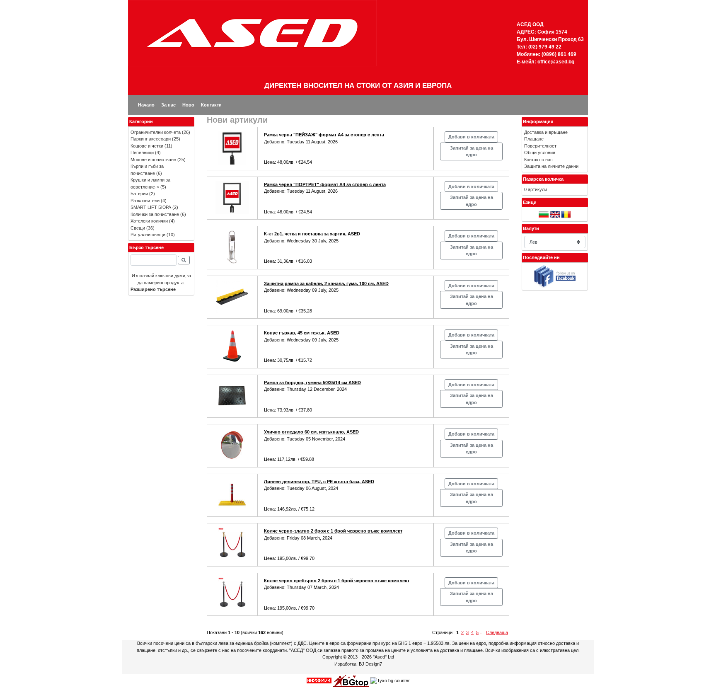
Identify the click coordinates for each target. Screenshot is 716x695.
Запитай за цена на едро (471, 151)
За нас (168, 104)
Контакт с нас (538, 159)
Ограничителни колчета (156, 132)
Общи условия (539, 152)
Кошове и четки (147, 145)
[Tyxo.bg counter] (390, 680)
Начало (146, 104)
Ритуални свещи (148, 234)
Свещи (138, 227)
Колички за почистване (155, 214)
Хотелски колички (149, 220)
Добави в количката (471, 136)
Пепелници (142, 152)
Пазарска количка (543, 179)
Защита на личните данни (551, 166)
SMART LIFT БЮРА (151, 207)
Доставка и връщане (546, 132)
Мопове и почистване (153, 159)
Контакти (211, 104)
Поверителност (540, 145)
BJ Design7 (370, 663)
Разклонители (145, 200)
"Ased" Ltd (383, 656)
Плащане (534, 138)
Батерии (139, 193)
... (482, 632)
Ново (188, 104)
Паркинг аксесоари (151, 138)
